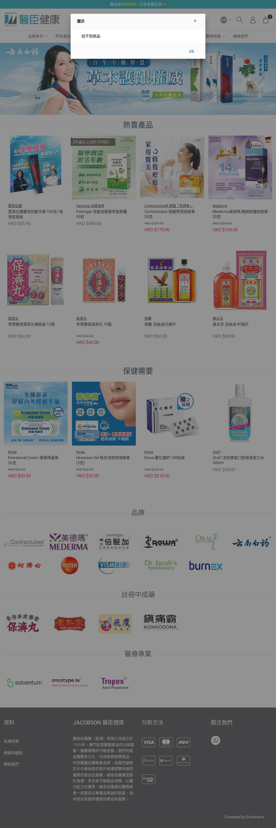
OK (191, 51)
